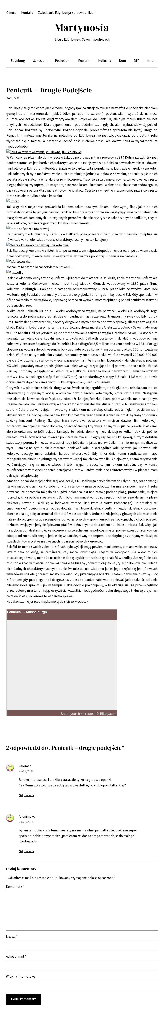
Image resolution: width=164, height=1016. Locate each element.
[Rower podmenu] (89, 61)
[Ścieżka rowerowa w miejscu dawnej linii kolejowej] (44, 152)
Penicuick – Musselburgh (27, 612)
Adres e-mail (16, 956)
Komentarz (15, 886)
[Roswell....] (14, 272)
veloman (25, 766)
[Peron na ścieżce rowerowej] (27, 229)
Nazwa (12, 936)
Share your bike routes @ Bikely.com (88, 714)
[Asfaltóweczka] (18, 261)
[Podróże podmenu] (69, 61)
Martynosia (82, 27)
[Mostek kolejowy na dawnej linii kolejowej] (37, 245)
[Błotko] (12, 201)
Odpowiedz (26, 795)
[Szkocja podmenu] (46, 61)
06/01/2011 (26, 822)
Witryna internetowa (20, 976)
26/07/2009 (26, 771)
